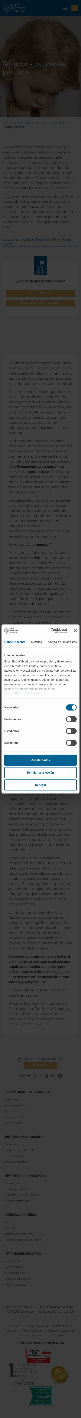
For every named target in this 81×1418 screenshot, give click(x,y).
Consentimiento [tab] (14, 641)
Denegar (40, 784)
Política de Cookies (28, 693)
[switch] (71, 719)
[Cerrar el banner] (75, 630)
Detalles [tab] (36, 641)
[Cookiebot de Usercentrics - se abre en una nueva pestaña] (51, 630)
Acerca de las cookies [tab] (62, 641)
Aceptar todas (40, 760)
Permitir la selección (40, 772)
